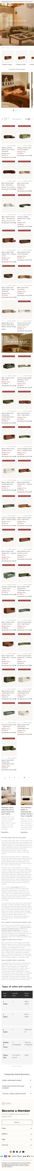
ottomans (4, 937)
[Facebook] (14, 1152)
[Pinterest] (17, 1152)
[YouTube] (23, 1152)
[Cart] (30, 5)
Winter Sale (4, 1)
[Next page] (29, 778)
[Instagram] (11, 1152)
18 (24, 777)
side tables (22, 935)
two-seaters (15, 887)
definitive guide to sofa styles (10, 930)
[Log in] (22, 5)
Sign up (17, 1122)
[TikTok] (20, 1152)
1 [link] (4, 777)
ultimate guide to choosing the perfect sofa (16, 927)
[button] (2, 5)
